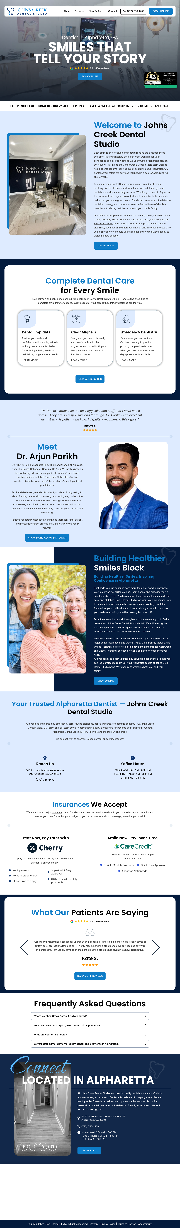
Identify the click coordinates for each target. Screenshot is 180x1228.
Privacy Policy (107, 1224)
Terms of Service (127, 1224)
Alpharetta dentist (103, 223)
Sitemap (93, 1224)
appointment (110, 739)
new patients (111, 235)
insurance (57, 812)
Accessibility (145, 1224)
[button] (90, 68)
